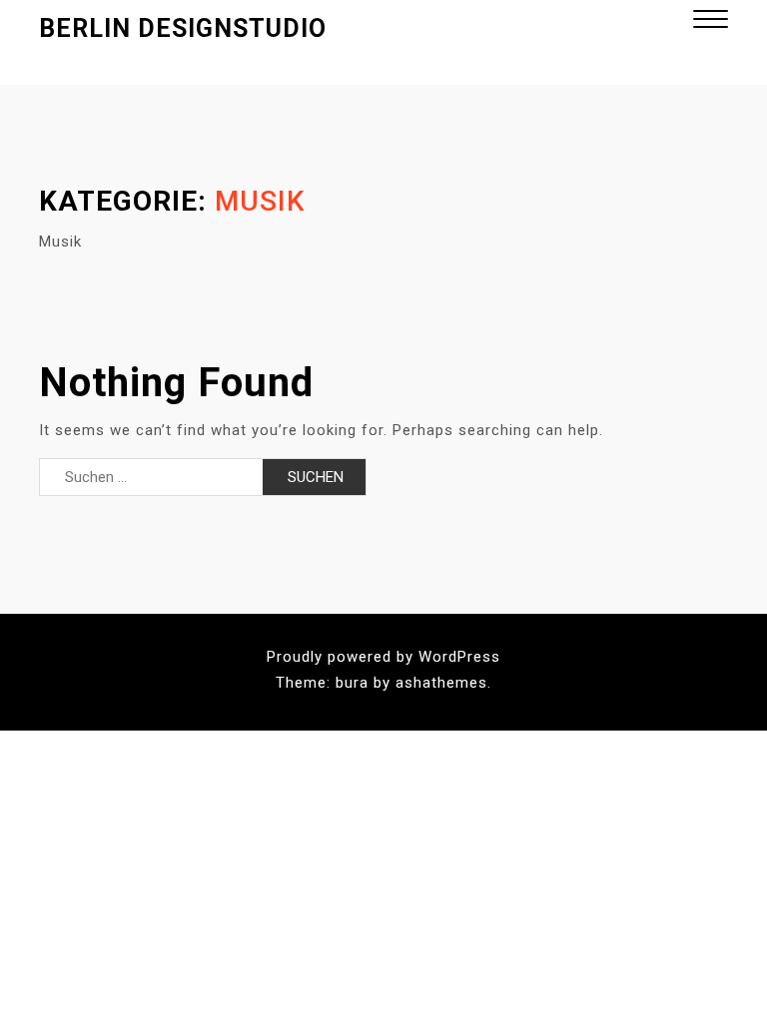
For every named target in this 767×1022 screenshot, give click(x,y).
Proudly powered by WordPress (383, 657)
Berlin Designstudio (183, 28)
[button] (710, 21)
